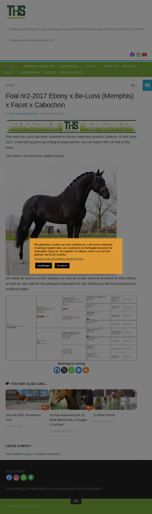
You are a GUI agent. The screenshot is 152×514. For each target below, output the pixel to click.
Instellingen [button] (43, 265)
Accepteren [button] (62, 265)
